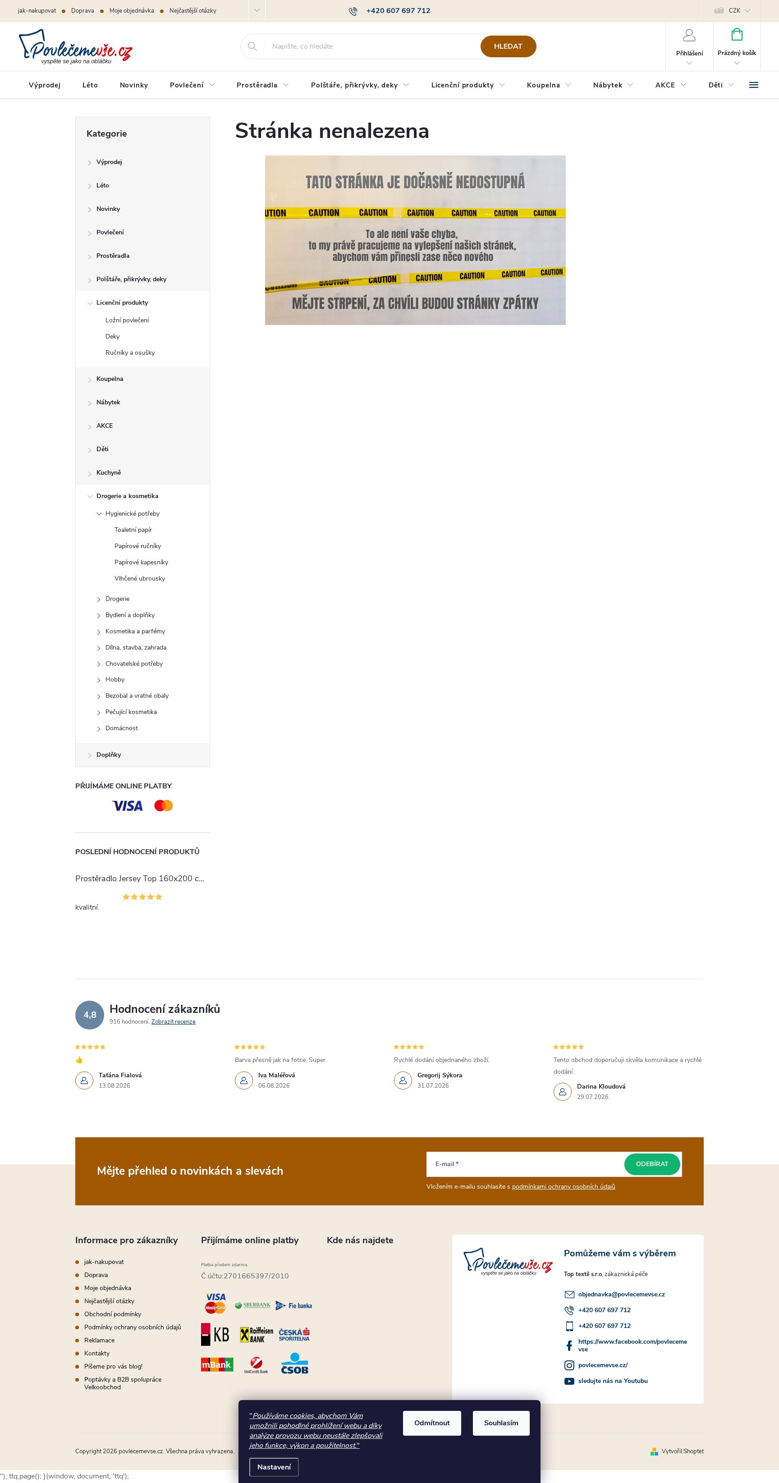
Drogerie (117, 599)
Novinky (108, 209)
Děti (102, 449)
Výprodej (109, 162)
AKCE (104, 425)
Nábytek (108, 402)
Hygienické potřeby (132, 513)
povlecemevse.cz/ (603, 1365)
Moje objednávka (132, 11)
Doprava (82, 11)
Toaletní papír (133, 530)
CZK (734, 11)
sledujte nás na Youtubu (613, 1381)
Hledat (508, 46)
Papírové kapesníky (141, 562)
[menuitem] (45, 85)
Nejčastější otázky (193, 11)
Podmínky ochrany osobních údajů (132, 1327)
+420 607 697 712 (604, 1310)
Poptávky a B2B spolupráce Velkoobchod (122, 1383)
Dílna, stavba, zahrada (135, 647)
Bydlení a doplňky (130, 615)
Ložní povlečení (127, 320)
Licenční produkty (122, 302)
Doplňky (108, 755)
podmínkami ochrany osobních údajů (563, 1186)
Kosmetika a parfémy (135, 631)
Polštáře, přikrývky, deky (131, 279)
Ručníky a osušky (130, 352)
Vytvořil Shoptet (683, 1451)
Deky (112, 336)
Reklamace (99, 1340)
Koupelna (110, 379)
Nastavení (274, 1467)
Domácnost (121, 728)
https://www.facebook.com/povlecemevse (632, 1345)
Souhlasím (501, 1423)
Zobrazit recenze (173, 1022)
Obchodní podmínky (112, 1314)
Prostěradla (113, 256)
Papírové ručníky (138, 546)
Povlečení (110, 232)
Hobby (114, 679)
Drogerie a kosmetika (127, 496)
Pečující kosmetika (131, 712)
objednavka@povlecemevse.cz (621, 1294)
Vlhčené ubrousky (140, 578)
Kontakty (97, 1353)
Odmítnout (432, 1423)
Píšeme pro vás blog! (113, 1366)
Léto (102, 185)
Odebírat (652, 1164)
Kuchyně (108, 472)
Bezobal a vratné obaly (137, 695)
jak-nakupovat (37, 11)
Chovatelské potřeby (134, 663)
